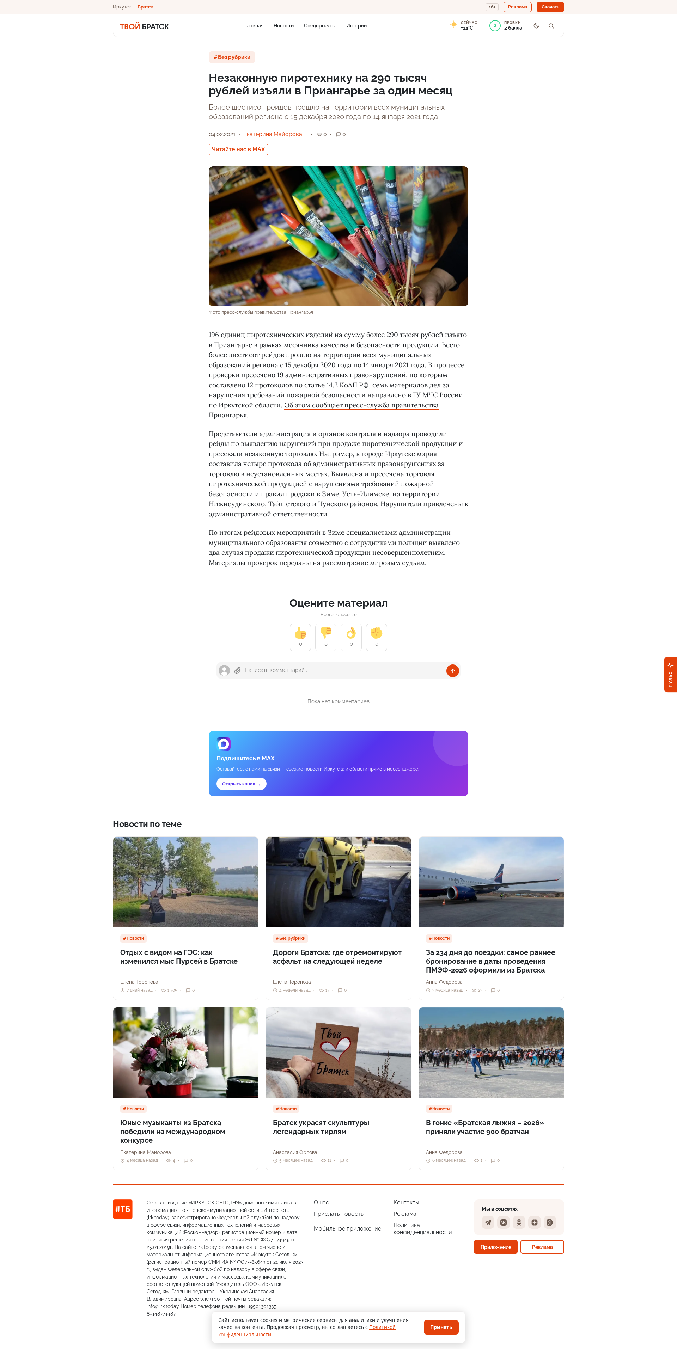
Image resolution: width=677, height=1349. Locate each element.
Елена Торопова (139, 982)
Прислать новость (339, 1213)
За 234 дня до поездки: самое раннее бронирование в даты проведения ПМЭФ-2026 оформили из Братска (490, 961)
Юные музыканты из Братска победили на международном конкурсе (172, 1131)
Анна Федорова (444, 982)
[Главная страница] (144, 25)
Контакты (406, 1202)
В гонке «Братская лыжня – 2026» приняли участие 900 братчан (485, 1127)
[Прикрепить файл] (237, 670)
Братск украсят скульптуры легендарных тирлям (321, 1127)
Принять (441, 1327)
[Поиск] (551, 25)
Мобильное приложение (347, 1228)
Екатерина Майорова (272, 134)
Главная (253, 25)
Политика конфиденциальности (423, 1228)
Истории (356, 25)
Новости (283, 25)
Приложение (496, 1247)
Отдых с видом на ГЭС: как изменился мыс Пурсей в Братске (179, 956)
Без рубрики (234, 57)
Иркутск (122, 7)
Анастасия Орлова (295, 1152)
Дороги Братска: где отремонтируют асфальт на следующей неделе (337, 956)
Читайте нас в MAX (238, 149)
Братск (145, 7)
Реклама (405, 1213)
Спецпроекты (320, 25)
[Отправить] (452, 670)
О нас (321, 1202)
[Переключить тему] (536, 25)
